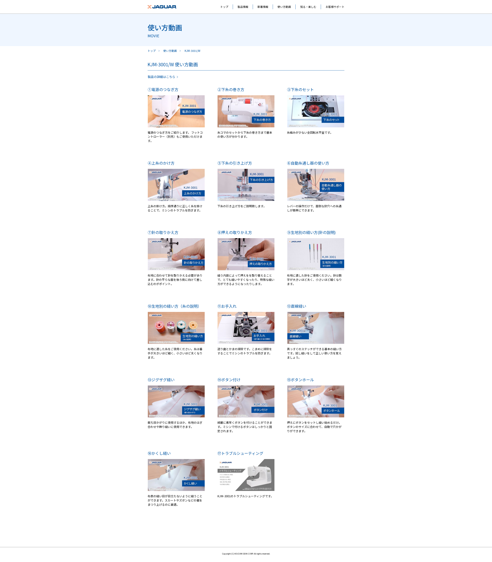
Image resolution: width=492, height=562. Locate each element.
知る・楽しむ (308, 7)
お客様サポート (335, 7)
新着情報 (263, 7)
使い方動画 (284, 7)
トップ (224, 7)
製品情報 (243, 7)
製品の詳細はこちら (161, 76)
